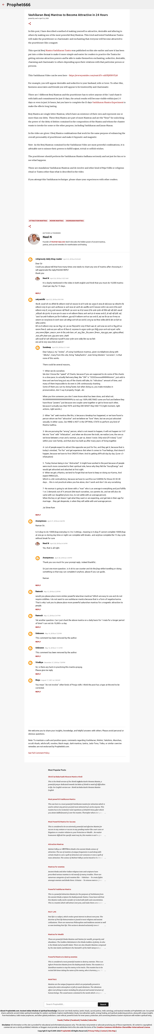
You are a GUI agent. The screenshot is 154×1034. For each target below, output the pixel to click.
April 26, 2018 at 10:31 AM (59, 278)
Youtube (83, 1020)
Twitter (67, 1020)
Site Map (112, 1031)
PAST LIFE (52, 912)
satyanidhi (40, 299)
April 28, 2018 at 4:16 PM (58, 543)
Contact (104, 1031)
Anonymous (40, 521)
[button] (29, 23)
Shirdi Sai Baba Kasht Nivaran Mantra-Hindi (65, 777)
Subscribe (92, 1020)
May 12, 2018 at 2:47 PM (52, 615)
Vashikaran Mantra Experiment (107, 102)
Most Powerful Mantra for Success (61, 822)
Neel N (46, 278)
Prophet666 (18, 4)
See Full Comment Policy (38, 753)
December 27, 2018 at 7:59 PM (54, 662)
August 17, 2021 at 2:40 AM (50, 680)
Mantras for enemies (56, 867)
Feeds (59, 1020)
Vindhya (39, 662)
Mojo (37, 680)
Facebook (75, 1020)
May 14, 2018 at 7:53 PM (53, 633)
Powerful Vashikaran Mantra (59, 889)
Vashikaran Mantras (74, 220)
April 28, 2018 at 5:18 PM (63, 558)
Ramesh (39, 591)
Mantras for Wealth (56, 934)
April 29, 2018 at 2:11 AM (60, 347)
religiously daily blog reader (48, 259)
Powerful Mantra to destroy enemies (62, 957)
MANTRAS (52, 979)
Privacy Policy (93, 1031)
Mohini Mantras (56, 220)
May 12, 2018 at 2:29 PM (52, 591)
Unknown (39, 633)
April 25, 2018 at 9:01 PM (54, 299)
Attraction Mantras (38, 220)
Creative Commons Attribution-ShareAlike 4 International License (123, 1027)
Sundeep (47, 347)
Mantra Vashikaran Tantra (58, 50)
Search (103, 1004)
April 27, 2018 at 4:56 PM (56, 521)
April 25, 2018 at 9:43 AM (71, 259)
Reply (38, 293)
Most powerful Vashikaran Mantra (61, 799)
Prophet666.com (58, 242)
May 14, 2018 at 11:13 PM (53, 648)
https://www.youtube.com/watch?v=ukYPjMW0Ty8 (93, 75)
